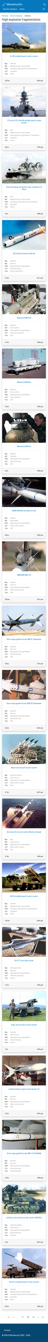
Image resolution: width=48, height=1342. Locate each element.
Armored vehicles (16, 775)
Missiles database (10, 9)
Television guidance (17, 333)
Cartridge (13, 69)
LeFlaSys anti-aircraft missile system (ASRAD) (24, 1218)
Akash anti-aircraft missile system (24, 768)
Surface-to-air (14, 778)
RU (44, 9)
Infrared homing (15, 269)
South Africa (19, 271)
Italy (11, 849)
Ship (11, 130)
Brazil (12, 271)
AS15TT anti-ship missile (24, 960)
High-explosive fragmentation (27, 69)
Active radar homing (17, 526)
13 (33, 1317)
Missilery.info (14, 4)
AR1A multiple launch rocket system (24, 896)
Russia (12, 140)
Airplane (13, 261)
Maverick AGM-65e (24, 382)
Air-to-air (13, 264)
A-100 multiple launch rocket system (24, 56)
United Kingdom (15, 1171)
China (12, 74)
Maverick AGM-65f (24, 446)
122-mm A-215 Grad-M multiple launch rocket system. (24, 121)
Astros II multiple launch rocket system (24, 1282)
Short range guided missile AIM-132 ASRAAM (24, 1153)
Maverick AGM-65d (24, 318)
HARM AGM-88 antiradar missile (24, 511)
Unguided (13, 71)
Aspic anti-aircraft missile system (24, 1025)
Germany (13, 1235)
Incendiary (13, 202)
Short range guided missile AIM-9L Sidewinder (24, 639)
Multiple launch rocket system (20, 66)
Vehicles (13, 64)
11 (23, 1317)
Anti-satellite (14, 521)
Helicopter (13, 968)
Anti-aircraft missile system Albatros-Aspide (24, 832)
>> (43, 1317)
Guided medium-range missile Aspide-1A (24, 1089)
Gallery (22, 9)
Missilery (5, 16)
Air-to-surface (14, 328)
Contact (7, 1330)
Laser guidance (15, 397)
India (11, 785)
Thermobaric (35, 135)
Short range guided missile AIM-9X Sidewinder (24, 703)
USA (11, 335)
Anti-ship (13, 456)
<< (9, 1317)
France (12, 978)
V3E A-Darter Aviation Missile (24, 254)
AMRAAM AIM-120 (24, 575)
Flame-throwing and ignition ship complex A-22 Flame (24, 188)
